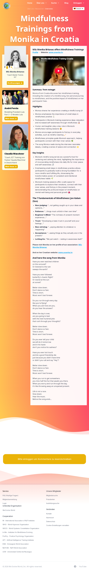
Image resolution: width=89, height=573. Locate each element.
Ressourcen (39, 9)
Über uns (41, 3)
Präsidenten (50, 499)
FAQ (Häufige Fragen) (10, 495)
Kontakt (49, 514)
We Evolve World (9, 510)
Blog (66, 3)
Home (29, 3)
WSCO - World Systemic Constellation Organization (21, 528)
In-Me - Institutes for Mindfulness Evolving (17, 532)
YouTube (82, 566)
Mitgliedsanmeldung (10, 499)
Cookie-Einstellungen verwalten (57, 525)
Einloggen (77, 3)
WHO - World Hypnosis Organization (16, 524)
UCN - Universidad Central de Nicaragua (17, 552)
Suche (54, 3)
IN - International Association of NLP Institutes (19, 521)
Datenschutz (50, 521)
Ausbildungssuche (52, 503)
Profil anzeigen (14, 83)
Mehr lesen (10, 118)
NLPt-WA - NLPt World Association (15, 548)
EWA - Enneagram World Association (16, 544)
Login (5, 503)
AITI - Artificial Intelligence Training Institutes (18, 540)
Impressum (50, 517)
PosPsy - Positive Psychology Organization (18, 536)
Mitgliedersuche (52, 495)
